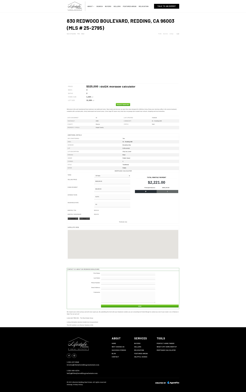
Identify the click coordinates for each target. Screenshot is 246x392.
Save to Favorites (71, 33)
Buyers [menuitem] (108, 6)
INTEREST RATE (72, 195)
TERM (69, 175)
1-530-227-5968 (73, 362)
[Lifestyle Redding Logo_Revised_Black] (75, 6)
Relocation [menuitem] (143, 6)
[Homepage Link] (78, 343)
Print (78, 33)
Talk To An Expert (166, 6)
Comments (97, 292)
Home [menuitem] (114, 343)
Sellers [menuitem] (117, 6)
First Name (96, 273)
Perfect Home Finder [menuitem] (165, 343)
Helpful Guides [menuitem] (140, 357)
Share (83, 33)
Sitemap (70, 384)
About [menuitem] (90, 6)
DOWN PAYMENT (73, 187)
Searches (165, 33)
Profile (160, 33)
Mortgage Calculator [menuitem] (166, 350)
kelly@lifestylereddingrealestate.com (82, 373)
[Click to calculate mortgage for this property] (117, 86)
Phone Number (95, 282)
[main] (123, 169)
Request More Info (123, 104)
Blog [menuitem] (114, 353)
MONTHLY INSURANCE (74, 214)
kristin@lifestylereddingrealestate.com (83, 365)
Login (178, 33)
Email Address (95, 287)
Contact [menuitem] (115, 357)
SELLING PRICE (72, 179)
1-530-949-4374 (73, 371)
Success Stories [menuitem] (119, 350)
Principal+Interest (150, 187)
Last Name (97, 278)
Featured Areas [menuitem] (129, 6)
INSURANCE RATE (73, 202)
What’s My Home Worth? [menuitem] (167, 347)
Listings (171, 33)
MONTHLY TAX (72, 210)
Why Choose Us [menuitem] (118, 347)
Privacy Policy (78, 384)
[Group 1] (167, 382)
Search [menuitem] (99, 6)
